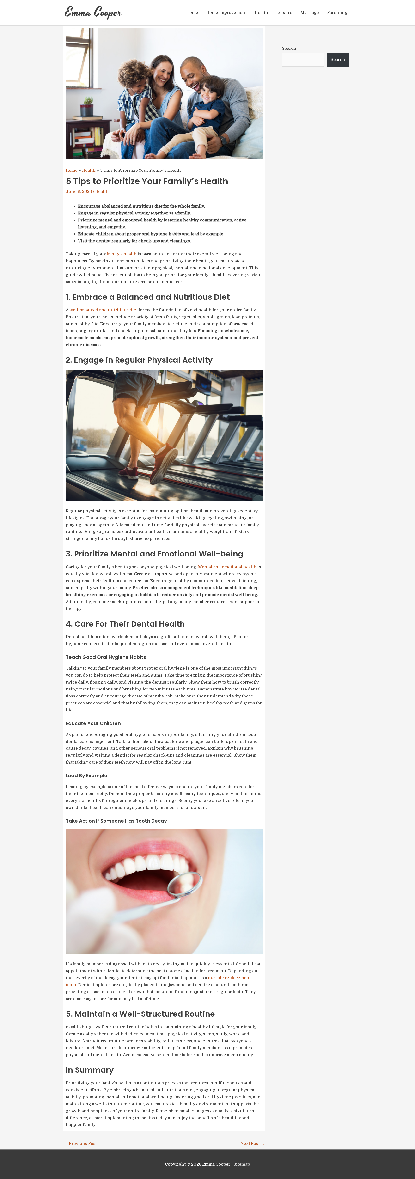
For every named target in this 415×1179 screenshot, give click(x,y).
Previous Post (80, 1143)
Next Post (253, 1143)
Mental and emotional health (227, 567)
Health (261, 12)
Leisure (284, 12)
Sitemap (241, 1164)
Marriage (309, 12)
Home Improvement (226, 12)
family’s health (122, 254)
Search (289, 48)
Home (192, 12)
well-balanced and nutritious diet (103, 310)
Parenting (337, 12)
